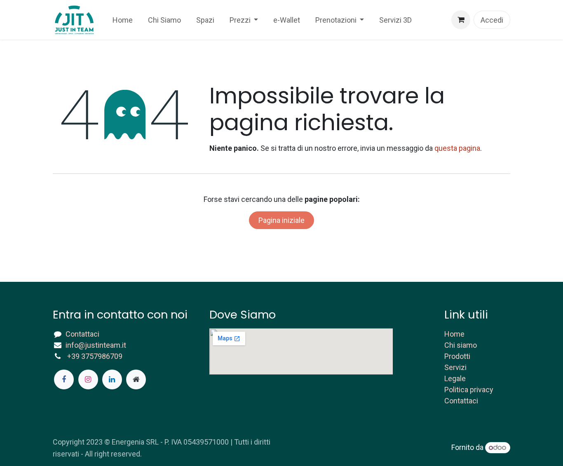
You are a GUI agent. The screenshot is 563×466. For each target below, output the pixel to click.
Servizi (455, 367)
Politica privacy (468, 389)
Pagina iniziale (281, 220)
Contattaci (82, 334)
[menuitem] (123, 20)
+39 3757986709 (94, 356)
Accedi (492, 20)
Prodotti (457, 356)
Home (454, 334)
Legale (455, 378)
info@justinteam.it (96, 345)
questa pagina (457, 148)
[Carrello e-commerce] (460, 19)
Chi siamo (460, 345)
